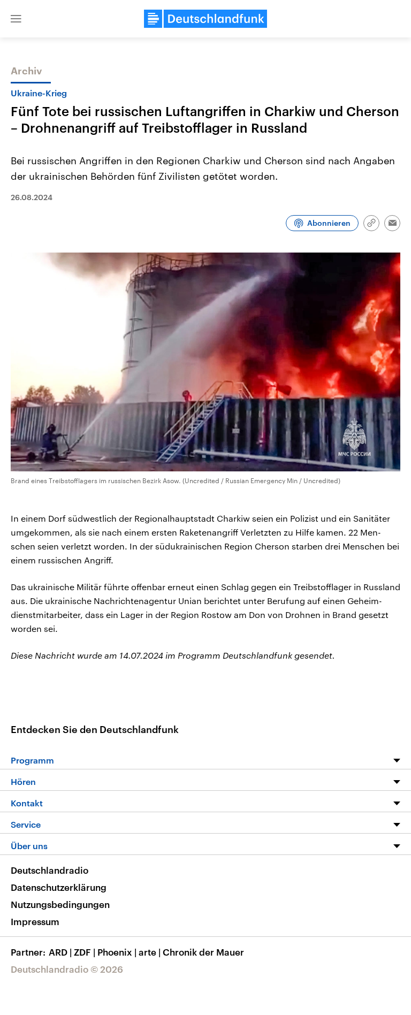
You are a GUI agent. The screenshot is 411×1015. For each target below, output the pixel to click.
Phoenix (116, 952)
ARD (60, 952)
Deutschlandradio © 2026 (67, 969)
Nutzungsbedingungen (60, 904)
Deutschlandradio (49, 870)
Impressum (35, 921)
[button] (16, 18)
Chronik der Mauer (203, 952)
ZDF (84, 952)
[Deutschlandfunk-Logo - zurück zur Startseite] (205, 19)
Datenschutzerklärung (58, 887)
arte (150, 952)
